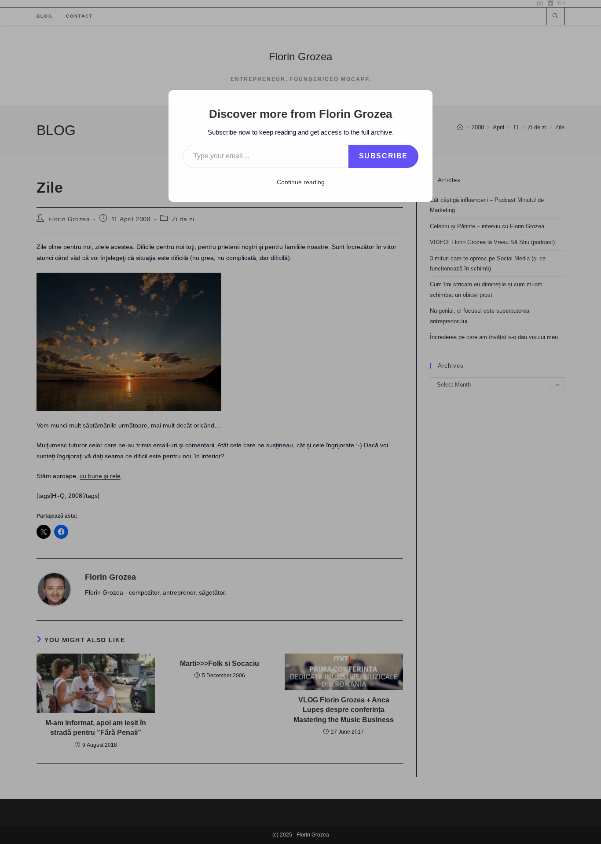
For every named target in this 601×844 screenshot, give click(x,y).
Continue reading (301, 182)
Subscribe (383, 156)
